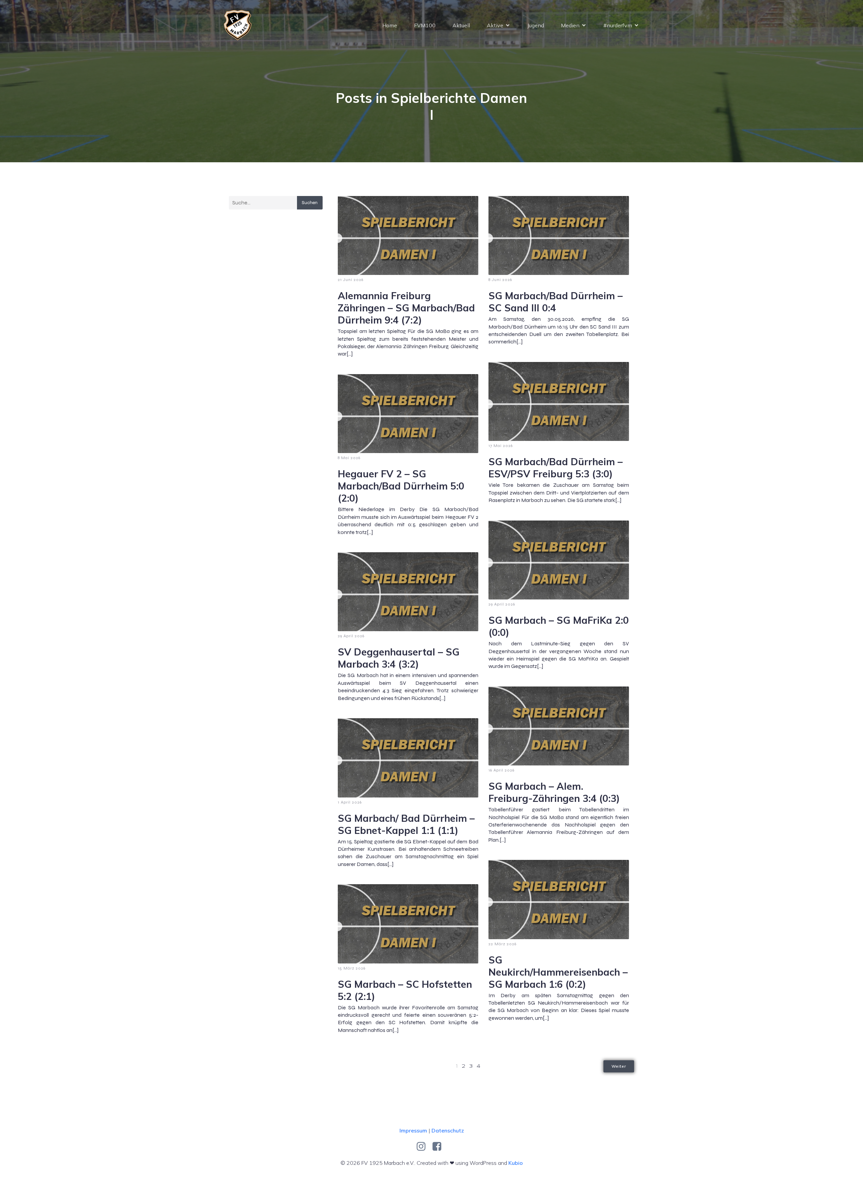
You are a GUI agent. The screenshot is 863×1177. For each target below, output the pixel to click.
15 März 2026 (351, 968)
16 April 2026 (501, 770)
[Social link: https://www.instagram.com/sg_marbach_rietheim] (424, 1146)
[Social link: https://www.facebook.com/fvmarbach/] (439, 1146)
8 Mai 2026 (349, 457)
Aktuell (461, 25)
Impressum (413, 1130)
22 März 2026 (502, 944)
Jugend (535, 25)
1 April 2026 (350, 802)
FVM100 (425, 25)
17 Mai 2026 (500, 445)
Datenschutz (448, 1130)
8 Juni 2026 (500, 279)
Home (389, 25)
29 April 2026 (501, 604)
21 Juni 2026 (350, 279)
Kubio (515, 1162)
